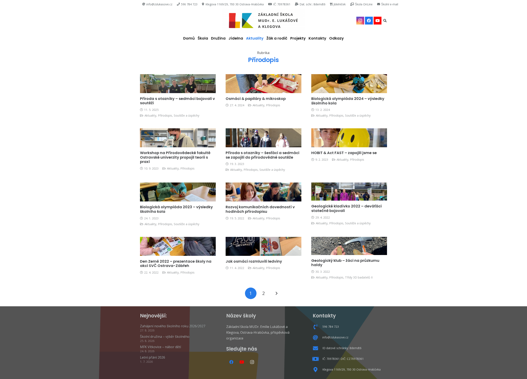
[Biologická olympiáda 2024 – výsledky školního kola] (349, 83)
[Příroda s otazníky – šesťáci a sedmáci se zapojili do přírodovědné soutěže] (263, 137)
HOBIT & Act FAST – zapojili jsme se (344, 152)
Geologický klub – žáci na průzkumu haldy (345, 263)
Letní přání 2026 (152, 357)
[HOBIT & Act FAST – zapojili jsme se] (349, 137)
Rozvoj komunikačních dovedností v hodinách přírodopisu (260, 209)
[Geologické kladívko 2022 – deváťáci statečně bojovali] (349, 191)
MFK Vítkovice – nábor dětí (160, 347)
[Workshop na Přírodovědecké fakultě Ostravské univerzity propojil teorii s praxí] (178, 137)
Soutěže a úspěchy (186, 115)
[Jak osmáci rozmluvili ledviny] (263, 246)
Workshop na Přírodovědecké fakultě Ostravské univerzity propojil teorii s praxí (175, 157)
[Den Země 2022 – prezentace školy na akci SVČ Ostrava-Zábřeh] (178, 246)
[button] (385, 20)
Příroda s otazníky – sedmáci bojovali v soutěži (177, 101)
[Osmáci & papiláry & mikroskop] (263, 83)
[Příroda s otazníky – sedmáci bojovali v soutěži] (178, 83)
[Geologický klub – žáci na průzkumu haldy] (349, 246)
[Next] (276, 293)
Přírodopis (165, 115)
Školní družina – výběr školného (164, 336)
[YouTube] (377, 21)
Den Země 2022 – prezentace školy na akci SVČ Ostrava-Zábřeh (175, 263)
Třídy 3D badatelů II (359, 277)
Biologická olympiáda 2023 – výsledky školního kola (176, 209)
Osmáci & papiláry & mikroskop (256, 98)
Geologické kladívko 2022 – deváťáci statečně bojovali (346, 208)
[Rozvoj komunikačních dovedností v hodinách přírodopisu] (263, 191)
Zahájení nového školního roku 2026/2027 (172, 326)
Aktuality (150, 115)
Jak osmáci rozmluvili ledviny (254, 261)
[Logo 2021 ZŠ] (263, 20)
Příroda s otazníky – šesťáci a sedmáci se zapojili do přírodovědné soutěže (262, 155)
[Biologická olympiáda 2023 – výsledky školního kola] (178, 191)
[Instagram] (360, 21)
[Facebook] (369, 21)
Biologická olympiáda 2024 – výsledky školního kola (347, 101)
